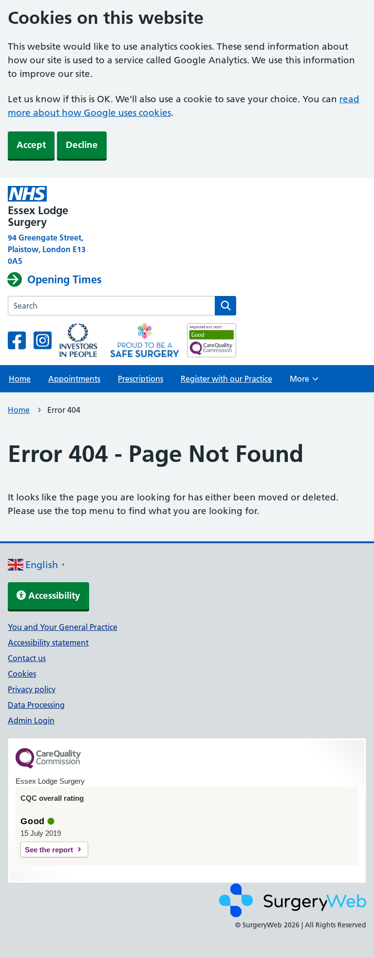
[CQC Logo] (48, 766)
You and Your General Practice (62, 627)
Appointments (74, 379)
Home (20, 379)
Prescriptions (140, 379)
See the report (49, 850)
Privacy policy (32, 689)
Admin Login (31, 720)
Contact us (27, 658)
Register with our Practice (226, 379)
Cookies (22, 674)
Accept (31, 144)
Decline (82, 144)
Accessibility (53, 595)
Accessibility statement (48, 642)
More (304, 381)
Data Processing (36, 705)
